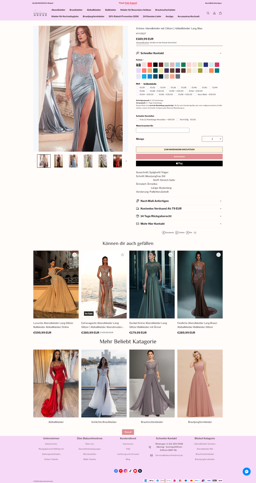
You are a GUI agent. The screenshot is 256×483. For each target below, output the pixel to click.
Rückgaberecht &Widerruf (51, 449)
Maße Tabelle (89, 459)
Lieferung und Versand (128, 454)
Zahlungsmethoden (51, 454)
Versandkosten (142, 43)
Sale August (131, 3)
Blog (128, 459)
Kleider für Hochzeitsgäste (65, 16)
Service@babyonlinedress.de (169, 455)
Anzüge (169, 16)
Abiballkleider (94, 10)
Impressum (128, 444)
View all (128, 432)
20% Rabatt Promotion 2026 (124, 16)
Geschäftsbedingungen (90, 449)
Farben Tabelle (51, 459)
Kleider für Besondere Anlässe (135, 10)
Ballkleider (110, 10)
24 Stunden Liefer (152, 16)
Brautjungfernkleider (93, 16)
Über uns (89, 444)
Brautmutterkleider (165, 10)
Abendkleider (58, 10)
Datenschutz (51, 444)
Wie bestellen (89, 454)
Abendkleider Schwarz (204, 444)
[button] (208, 13)
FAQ (128, 449)
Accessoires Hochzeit (188, 16)
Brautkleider (76, 10)
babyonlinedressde (46, 481)
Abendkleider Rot (205, 449)
